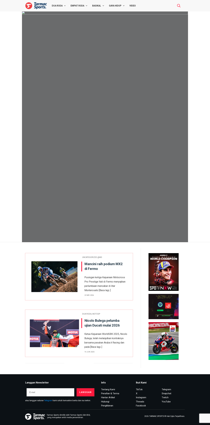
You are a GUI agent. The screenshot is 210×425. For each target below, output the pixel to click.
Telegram (48, 400)
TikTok (139, 389)
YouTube (166, 401)
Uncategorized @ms (92, 257)
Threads (140, 401)
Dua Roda (86, 314)
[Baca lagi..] (105, 290)
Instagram (141, 397)
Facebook (141, 405)
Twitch (165, 397)
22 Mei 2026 (89, 295)
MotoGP (96, 314)
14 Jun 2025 (89, 352)
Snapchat (166, 393)
